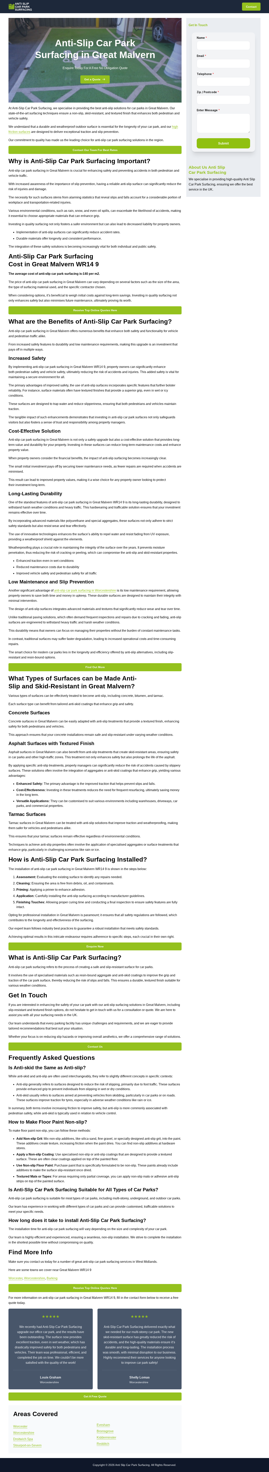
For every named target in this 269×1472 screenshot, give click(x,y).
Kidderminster (106, 1437)
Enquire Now (95, 946)
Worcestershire (34, 1278)
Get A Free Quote (95, 1396)
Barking (52, 1278)
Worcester (15, 1278)
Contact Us (95, 1046)
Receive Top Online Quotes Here (95, 310)
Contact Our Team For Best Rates (95, 150)
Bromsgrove (105, 1431)
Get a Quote (92, 79)
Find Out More (95, 667)
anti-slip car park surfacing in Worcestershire (85, 590)
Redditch (103, 1443)
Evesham (103, 1425)
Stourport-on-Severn (27, 1445)
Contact (251, 6)
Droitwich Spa (23, 1439)
